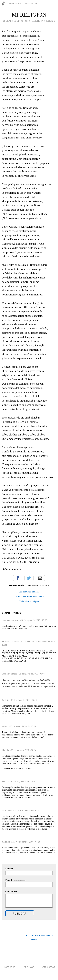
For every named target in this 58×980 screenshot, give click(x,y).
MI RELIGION (29, 14)
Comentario (11, 891)
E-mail (15, 880)
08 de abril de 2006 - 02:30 (16, 21)
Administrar (48, 967)
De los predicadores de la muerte (29, 596)
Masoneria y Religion (43, 21)
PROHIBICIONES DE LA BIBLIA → (42, 938)
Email (40, 578)
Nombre (9, 868)
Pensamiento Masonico (23, 3)
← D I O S (22, 936)
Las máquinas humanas (29, 591)
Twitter (29, 578)
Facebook (17, 578)
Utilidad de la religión (29, 601)
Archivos (29, 967)
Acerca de (9, 967)
